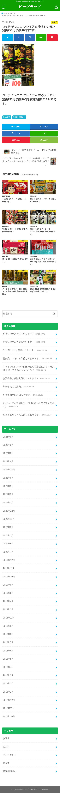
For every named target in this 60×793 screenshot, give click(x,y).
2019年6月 (8, 593)
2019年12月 (9, 560)
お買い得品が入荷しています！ (24, 342)
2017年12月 (9, 700)
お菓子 (7, 117)
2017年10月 (9, 716)
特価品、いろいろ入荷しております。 (27, 358)
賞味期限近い (20, 117)
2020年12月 (9, 510)
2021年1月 (8, 502)
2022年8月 (8, 453)
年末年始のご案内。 (18, 386)
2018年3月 (8, 675)
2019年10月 (9, 576)
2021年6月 (8, 478)
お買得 (6, 746)
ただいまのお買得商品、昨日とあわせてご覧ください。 (28, 405)
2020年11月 (9, 519)
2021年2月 (8, 494)
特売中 (6, 763)
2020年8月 (8, 527)
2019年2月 (8, 609)
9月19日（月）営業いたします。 (25, 350)
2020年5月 (8, 543)
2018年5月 (8, 658)
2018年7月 (8, 642)
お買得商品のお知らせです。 (23, 394)
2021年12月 (9, 469)
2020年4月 (8, 552)
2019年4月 (8, 601)
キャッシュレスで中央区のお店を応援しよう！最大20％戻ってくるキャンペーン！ (28, 368)
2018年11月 (9, 617)
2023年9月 (8, 436)
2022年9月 (8, 445)
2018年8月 (8, 634)
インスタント (9, 755)
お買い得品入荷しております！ (24, 333)
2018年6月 (8, 650)
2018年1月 (8, 691)
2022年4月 (8, 461)
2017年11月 (9, 708)
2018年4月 (8, 667)
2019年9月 (8, 584)
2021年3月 (8, 486)
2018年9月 (8, 626)
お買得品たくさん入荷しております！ (27, 414)
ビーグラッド (30, 6)
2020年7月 (8, 535)
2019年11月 (9, 568)
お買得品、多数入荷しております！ (26, 378)
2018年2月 (8, 683)
